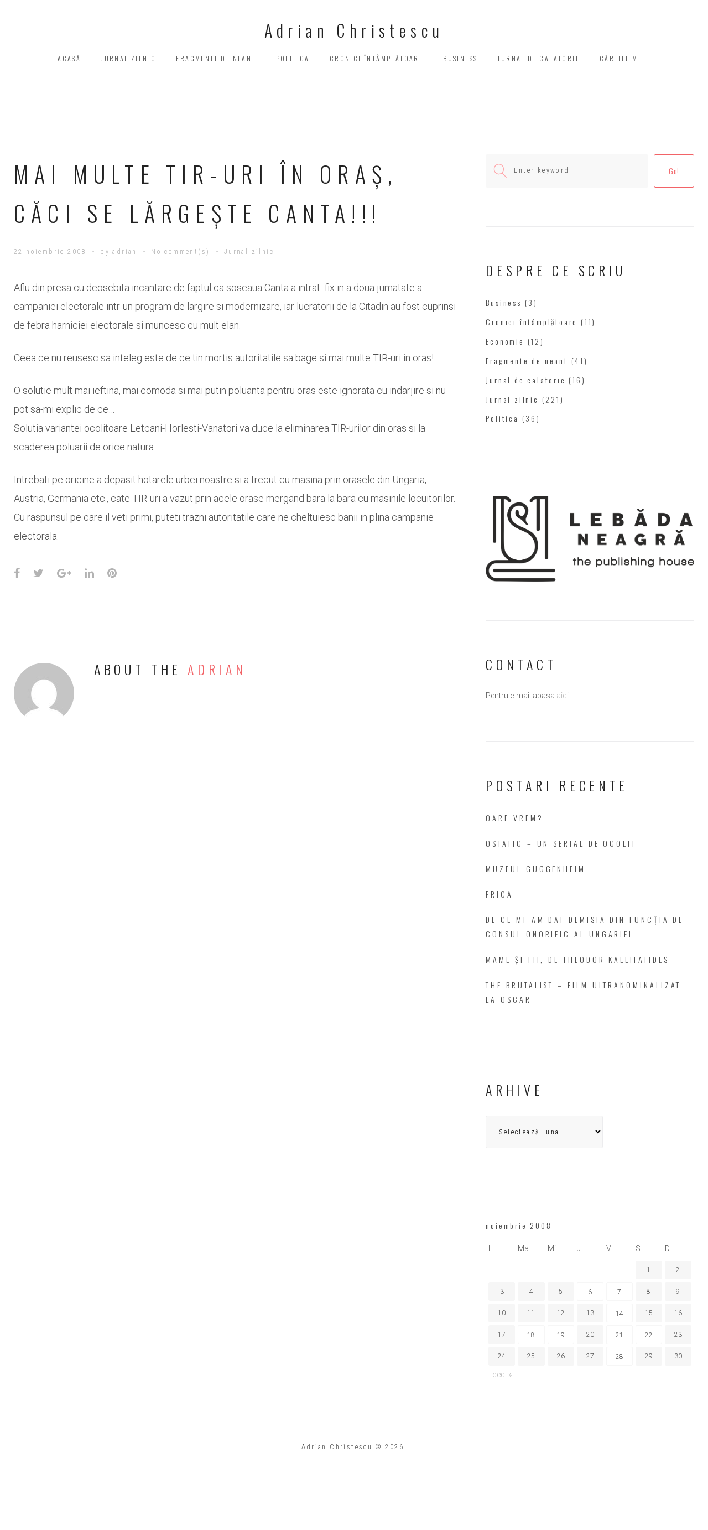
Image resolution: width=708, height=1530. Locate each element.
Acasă (69, 58)
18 (531, 1335)
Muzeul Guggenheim (536, 868)
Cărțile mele (625, 58)
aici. (563, 695)
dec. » (502, 1374)
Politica (293, 58)
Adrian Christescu (354, 30)
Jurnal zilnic (128, 58)
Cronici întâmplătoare (376, 58)
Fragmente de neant (216, 58)
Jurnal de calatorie (538, 58)
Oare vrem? (514, 817)
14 (619, 1314)
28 (619, 1357)
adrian (124, 252)
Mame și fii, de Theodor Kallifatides (577, 959)
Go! (674, 171)
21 (619, 1335)
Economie (505, 341)
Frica (499, 894)
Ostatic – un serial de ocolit (561, 843)
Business (460, 58)
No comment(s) (180, 252)
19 (561, 1335)
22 (649, 1335)
